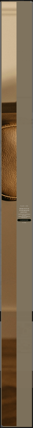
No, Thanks (24, 222)
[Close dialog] (31, 2)
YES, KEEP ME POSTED (24, 220)
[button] (2, 426)
